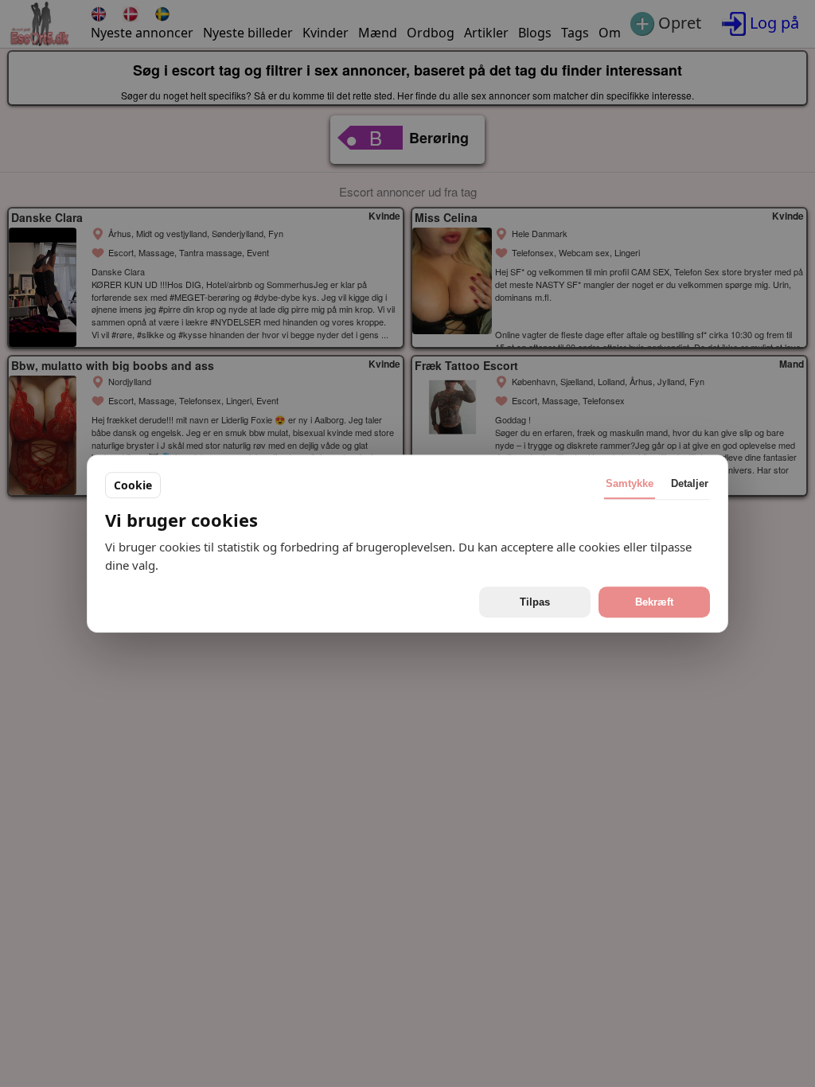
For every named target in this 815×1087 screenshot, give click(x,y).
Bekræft (654, 602)
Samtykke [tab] (629, 483)
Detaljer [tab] (689, 483)
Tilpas (535, 602)
